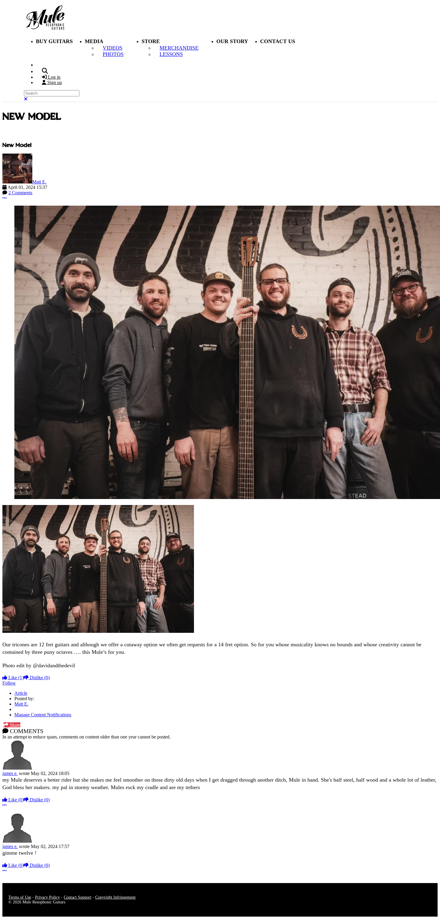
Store (151, 41)
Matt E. (39, 181)
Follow (9, 683)
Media (94, 41)
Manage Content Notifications (42, 714)
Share (14, 724)
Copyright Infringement (115, 897)
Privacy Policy (47, 897)
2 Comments (20, 192)
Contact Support (77, 897)
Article (20, 693)
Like (15, 677)
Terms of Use (19, 897)
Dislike (39, 677)
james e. (10, 773)
